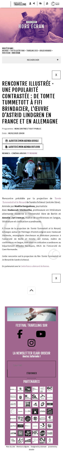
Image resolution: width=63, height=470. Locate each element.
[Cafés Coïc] (50, 404)
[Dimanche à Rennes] (42, 433)
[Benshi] (35, 426)
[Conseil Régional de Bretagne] (28, 389)
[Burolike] (28, 411)
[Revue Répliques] (28, 426)
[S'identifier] (30, 3)
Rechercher (33, 59)
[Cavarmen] (35, 411)
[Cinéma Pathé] (35, 440)
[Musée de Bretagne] (50, 433)
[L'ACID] (20, 433)
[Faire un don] (47, 3)
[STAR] (50, 411)
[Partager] (34, 3)
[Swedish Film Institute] (28, 397)
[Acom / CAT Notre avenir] (13, 411)
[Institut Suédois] (35, 397)
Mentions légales (23, 447)
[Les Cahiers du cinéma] (20, 426)
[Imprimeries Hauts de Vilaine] (50, 397)
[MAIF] (35, 404)
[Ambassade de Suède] (20, 397)
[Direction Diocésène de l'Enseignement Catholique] (50, 389)
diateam (43, 447)
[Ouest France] (13, 433)
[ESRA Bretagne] (13, 419)
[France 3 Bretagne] (42, 426)
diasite (31, 449)
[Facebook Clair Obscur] (20, 334)
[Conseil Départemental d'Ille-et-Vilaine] (20, 389)
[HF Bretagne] (35, 433)
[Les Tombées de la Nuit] (28, 433)
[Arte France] (13, 426)
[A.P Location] (42, 404)
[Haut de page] (31, 290)
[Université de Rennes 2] (42, 440)
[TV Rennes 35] (50, 426)
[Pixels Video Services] (13, 404)
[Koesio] (20, 411)
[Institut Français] (13, 397)
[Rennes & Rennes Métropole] (13, 389)
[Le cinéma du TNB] (20, 440)
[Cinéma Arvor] (28, 440)
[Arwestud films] (20, 404)
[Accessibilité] (40, 3)
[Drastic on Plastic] (42, 419)
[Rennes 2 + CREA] (20, 419)
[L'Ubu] (13, 440)
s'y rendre (31, 153)
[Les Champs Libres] (50, 440)
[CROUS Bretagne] (28, 419)
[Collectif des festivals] (50, 419)
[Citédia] (42, 411)
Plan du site (10, 447)
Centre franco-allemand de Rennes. (34, 266)
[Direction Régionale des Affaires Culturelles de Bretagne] (35, 389)
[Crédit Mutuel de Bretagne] (42, 397)
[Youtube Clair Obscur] (41, 334)
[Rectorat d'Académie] (42, 389)
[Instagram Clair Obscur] (31, 342)
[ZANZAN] (35, 419)
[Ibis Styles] (28, 404)
